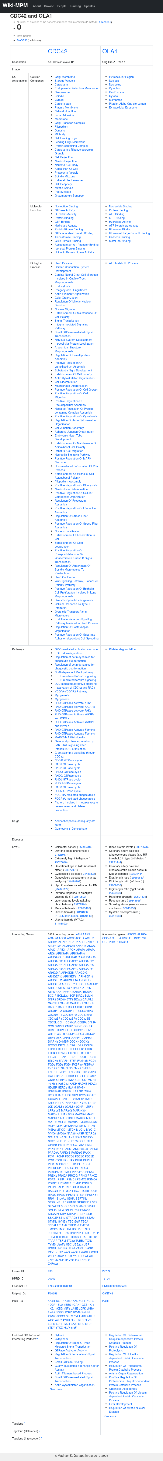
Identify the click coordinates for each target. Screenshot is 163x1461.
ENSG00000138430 (114, 1286)
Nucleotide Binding (66, 206)
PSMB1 (71, 1179)
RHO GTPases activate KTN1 (73, 703)
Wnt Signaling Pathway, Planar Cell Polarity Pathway (76, 583)
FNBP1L (63, 1072)
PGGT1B (60, 1160)
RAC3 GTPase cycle (67, 787)
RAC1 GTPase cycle (67, 764)
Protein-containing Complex (72, 146)
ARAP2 (90, 949)
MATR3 (52, 1122)
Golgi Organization (66, 297)
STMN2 (52, 1221)
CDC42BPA (55, 1011)
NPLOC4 (88, 1137)
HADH (73, 1083)
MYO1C (91, 1129)
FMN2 (77, 1068)
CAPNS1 (53, 1003)
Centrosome (62, 92)
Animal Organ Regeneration (126, 1373)
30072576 (142, 847)
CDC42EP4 (55, 1018)
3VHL (77, 1316)
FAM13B (82, 1061)
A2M (79, 934)
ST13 (62, 1218)
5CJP (74, 1320)
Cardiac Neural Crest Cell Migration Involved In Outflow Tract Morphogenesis (76, 278)
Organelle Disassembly (123, 1389)
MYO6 (52, 1133)
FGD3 (59, 1064)
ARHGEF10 (55, 976)
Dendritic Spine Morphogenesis (74, 600)
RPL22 (52, 1195)
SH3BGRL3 (64, 1206)
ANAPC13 (68, 946)
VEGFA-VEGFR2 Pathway (71, 691)
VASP (89, 1248)
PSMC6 (92, 1179)
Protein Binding (64, 218)
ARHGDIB (67, 972)
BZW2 (78, 999)
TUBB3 (80, 1240)
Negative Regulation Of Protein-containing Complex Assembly (74, 410)
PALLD (83, 1149)
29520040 (61, 862)
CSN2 (70, 1034)
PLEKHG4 (81, 1168)
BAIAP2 (77, 992)
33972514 (80, 904)
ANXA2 (91, 946)
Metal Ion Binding (120, 241)
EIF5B (52, 1057)
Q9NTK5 (107, 1293)
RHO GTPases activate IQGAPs (75, 707)
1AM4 (66, 1301)
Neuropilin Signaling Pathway (72, 454)
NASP (80, 1133)
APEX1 (62, 949)
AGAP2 (73, 942)
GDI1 (71, 1076)
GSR (78, 1080)
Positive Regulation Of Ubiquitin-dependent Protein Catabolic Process (129, 1396)
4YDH (66, 1320)
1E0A (59, 1305)
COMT (52, 1030)
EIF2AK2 (61, 1053)
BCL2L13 (63, 995)
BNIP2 (52, 999)
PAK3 (51, 1149)
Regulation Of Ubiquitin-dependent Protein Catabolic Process (126, 1358)
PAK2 (88, 1145)
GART (63, 1076)
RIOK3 (84, 1191)
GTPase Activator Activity (71, 1350)
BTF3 (69, 999)
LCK (50, 1106)
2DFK (82, 1308)
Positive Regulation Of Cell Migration (71, 395)
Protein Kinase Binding (69, 229)
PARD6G (76, 1152)
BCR (72, 995)
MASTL (91, 1118)
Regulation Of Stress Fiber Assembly (71, 518)
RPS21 (80, 1195)
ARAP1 (80, 949)
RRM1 (52, 1198)
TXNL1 (89, 1240)
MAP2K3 (66, 1110)
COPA (61, 1030)
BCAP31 (88, 992)
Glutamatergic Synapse (69, 195)
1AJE (59, 1301)
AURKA (142, 934)
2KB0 (90, 1308)
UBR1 (87, 1244)
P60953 (52, 1293)
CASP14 (89, 1003)
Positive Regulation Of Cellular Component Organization (73, 495)
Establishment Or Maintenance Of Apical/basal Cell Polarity (76, 445)
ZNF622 (53, 1263)
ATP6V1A (65, 992)
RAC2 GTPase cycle (67, 768)
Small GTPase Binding (69, 1362)
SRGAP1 (53, 1214)
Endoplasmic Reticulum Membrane (76, 88)
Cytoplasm (61, 84)
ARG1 (51, 953)
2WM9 (76, 1312)
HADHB (82, 1083)
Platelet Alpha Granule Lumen (127, 103)
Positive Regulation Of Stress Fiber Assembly (76, 525)
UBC (69, 1244)
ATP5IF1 (76, 988)
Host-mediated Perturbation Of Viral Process (76, 468)
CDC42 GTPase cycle (68, 760)
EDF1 (59, 1049)
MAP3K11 (54, 1114)
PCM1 (52, 1156)
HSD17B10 (84, 1091)
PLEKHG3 (68, 1168)
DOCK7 (74, 1041)
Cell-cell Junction (65, 111)
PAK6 (75, 1149)
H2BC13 (63, 1083)
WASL (95, 1252)
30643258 (129, 908)
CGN (51, 1026)
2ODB (60, 1312)
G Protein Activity (66, 214)
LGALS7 (70, 1106)
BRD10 (61, 999)
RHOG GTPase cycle (68, 775)
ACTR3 (89, 938)
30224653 (115, 916)
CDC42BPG (85, 1011)
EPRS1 (71, 1057)
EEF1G (79, 1049)
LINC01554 (139, 938)
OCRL (82, 1141)
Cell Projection (64, 157)
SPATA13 (84, 1210)
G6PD (92, 1072)
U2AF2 (61, 1244)
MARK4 (80, 1118)
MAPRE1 (53, 1118)
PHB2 (78, 1160)
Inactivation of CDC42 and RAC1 (75, 687)
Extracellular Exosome (69, 180)
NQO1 (52, 1141)
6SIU (81, 1324)
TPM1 (85, 1233)
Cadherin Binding (119, 237)
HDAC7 (92, 1083)
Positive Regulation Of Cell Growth (76, 389)
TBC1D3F (74, 1221)
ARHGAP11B (56, 957)
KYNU (83, 1103)
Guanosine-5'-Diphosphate (71, 828)
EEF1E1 (69, 1049)
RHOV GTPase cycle (68, 791)
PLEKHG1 (83, 1164)
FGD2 (51, 1064)
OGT (105, 942)
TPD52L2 (75, 1233)
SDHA (71, 1198)
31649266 (86, 916)
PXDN (52, 1187)
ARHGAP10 (77, 953)
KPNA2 (66, 1103)
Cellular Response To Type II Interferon (72, 606)
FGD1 (92, 1061)
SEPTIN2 (81, 1198)
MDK (59, 1126)
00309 (51, 1278)
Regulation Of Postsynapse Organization (72, 629)
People (61, 6)
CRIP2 (52, 1034)
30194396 (82, 912)
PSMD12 (65, 1183)
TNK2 (86, 1229)
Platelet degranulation (122, 649)
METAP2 (68, 1126)
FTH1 (84, 1072)
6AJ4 (67, 1324)
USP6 (71, 1248)
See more (56, 1389)
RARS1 (84, 1187)
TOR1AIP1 (54, 1233)
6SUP (88, 1324)
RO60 (93, 1191)
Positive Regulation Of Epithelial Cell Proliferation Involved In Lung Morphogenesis (75, 592)
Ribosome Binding (120, 229)
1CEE (82, 1301)
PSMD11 (53, 1183)
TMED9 (84, 1225)
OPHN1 (52, 1145)
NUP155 (72, 1141)
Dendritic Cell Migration (69, 451)
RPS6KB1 (91, 1195)
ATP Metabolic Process (123, 263)
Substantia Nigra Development (73, 370)
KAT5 (88, 1099)
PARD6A (53, 1152)
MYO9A (61, 1133)
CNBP (69, 1026)
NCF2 (51, 1137)
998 (50, 1271)
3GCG (61, 1316)
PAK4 (59, 1149)
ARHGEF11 (70, 976)
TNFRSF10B (74, 1229)
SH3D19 (77, 1206)
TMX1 (62, 1229)
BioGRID (22, 40)
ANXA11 (81, 946)
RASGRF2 (54, 1191)
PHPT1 (87, 1160)
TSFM (62, 1240)
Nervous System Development (73, 340)
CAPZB (64, 1003)
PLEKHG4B (55, 1172)
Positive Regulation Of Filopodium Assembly (76, 510)
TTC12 (71, 1240)
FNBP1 (52, 1072)
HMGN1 (82, 1087)
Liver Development (120, 1404)
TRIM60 (74, 1237)
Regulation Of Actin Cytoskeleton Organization (75, 422)
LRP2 (51, 1110)
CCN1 (88, 1007)
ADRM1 (53, 942)
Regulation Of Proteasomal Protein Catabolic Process (125, 1367)
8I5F (74, 1327)
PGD (51, 1160)
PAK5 (67, 1149)
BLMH (89, 995)
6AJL (74, 1324)
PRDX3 (89, 1172)
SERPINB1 (55, 1202)
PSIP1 (62, 1179)
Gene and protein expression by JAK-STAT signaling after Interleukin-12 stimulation (74, 745)
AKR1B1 (92, 942)
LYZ (58, 1110)
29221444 (115, 862)
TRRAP (52, 1240)
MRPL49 (89, 1126)
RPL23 (61, 1195)
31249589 (61, 916)
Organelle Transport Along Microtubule (71, 613)
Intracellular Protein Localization (74, 343)
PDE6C (79, 1156)
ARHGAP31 (55, 965)
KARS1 (79, 1099)
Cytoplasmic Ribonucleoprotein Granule (74, 151)
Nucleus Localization (67, 531)
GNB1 (51, 1080)
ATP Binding (116, 214)
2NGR (51, 1312)
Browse (49, 6)
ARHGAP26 (70, 961)
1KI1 (91, 1305)
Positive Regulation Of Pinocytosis (76, 485)
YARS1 (77, 1256)
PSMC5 (81, 1179)
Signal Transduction (67, 320)
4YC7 (58, 1320)
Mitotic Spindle (64, 188)
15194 (106, 1278)
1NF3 (66, 1308)
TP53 (65, 1233)
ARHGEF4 (85, 980)
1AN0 (74, 1301)
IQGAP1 (91, 1095)
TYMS (52, 1244)
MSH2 (52, 1129)
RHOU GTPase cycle (68, 783)
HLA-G (72, 1087)
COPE (69, 1030)
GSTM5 (87, 1080)
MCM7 (93, 1122)
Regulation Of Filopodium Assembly (70, 502)
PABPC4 (71, 1145)
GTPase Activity (65, 210)
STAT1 (82, 1218)
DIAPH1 (76, 1038)
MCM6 (84, 1122)
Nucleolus (115, 84)
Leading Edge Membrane (70, 142)
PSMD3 (76, 1183)
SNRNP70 (71, 1210)
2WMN (85, 1312)
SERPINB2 (69, 1202)
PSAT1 (52, 1179)
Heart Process (63, 263)
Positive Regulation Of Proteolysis (123, 1348)
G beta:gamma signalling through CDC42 (75, 754)
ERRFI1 (64, 1061)
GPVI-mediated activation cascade (76, 649)
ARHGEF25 (55, 980)
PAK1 (80, 1145)
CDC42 (57, 51)
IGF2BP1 (72, 1095)
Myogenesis (62, 695)
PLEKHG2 (54, 1168)
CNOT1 (78, 1026)
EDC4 (51, 1049)
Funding (75, 6)
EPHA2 (61, 1057)
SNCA (60, 1210)
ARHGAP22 (55, 961)
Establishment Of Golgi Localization (69, 544)
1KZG (59, 1308)
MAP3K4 (80, 1114)
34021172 (62, 889)
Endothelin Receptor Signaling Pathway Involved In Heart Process (76, 621)
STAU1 (91, 1218)
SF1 (94, 1202)
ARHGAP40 (70, 969)
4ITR (91, 1316)
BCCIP (52, 995)
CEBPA (82, 1022)
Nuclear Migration (65, 309)
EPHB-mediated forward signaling (75, 676)
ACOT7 (79, 938)
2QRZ (68, 1312)
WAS (67, 1252)
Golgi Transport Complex (70, 123)
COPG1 (79, 1030)
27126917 (61, 854)
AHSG (83, 942)
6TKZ (59, 1327)
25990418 (85, 847)
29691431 (140, 897)
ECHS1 (88, 1045)
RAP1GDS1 (72, 1187)
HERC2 (62, 1087)
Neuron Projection (66, 161)
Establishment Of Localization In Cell (75, 537)
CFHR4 (92, 1022)
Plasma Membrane (66, 107)
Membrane (61, 119)
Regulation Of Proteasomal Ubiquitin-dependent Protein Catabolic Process (126, 1339)
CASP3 (52, 1007)
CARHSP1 (76, 1003)
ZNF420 (85, 1260)
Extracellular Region (121, 77)
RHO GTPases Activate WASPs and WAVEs (74, 716)
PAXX (87, 1152)
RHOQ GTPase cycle (68, 772)
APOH (71, 949)
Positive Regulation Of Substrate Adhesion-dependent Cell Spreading (76, 636)
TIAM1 (63, 1225)
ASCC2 (131, 934)
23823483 (84, 908)
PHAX (70, 1160)
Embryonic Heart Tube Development (68, 437)
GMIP (92, 1076)
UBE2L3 (78, 1244)
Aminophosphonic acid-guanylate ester (75, 823)
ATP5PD (53, 992)
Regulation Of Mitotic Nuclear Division (73, 303)
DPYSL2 (63, 1045)
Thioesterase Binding (68, 237)
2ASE (74, 1308)
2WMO (52, 1316)
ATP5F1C (64, 988)
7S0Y (66, 1327)
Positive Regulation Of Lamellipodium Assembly (70, 364)
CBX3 (80, 1007)
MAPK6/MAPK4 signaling (70, 737)
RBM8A (66, 1191)
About (37, 6)
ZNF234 (63, 1260)
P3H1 (61, 1145)
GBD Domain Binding (68, 241)
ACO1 (62, 938)
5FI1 (81, 1320)
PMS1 (67, 1172)
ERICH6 (53, 1061)
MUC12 (80, 1129)
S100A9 (61, 1198)
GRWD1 (69, 1080)
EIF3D (72, 1053)
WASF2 (85, 1252)
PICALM (53, 1164)
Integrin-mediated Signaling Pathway (71, 326)
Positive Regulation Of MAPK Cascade (73, 460)
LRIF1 (89, 1106)
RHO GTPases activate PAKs (73, 710)
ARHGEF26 (70, 980)
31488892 (89, 874)
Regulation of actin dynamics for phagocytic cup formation (74, 659)
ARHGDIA (54, 972)
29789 (106, 1271)
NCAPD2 (90, 1133)
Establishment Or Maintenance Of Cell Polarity (76, 315)
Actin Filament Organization (72, 294)
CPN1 (88, 1030)
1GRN (75, 1305)
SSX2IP (53, 1218)
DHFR (66, 1038)
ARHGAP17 (72, 957)
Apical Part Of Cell (66, 169)
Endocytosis (62, 286)
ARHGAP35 (86, 965)
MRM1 (79, 1126)
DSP (80, 1045)
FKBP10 (77, 1064)
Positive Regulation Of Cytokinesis (76, 416)
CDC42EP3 (85, 1015)
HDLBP (52, 1087)
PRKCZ (92, 1175)
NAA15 (71, 1133)
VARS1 (80, 1248)
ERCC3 (81, 1057)
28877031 (71, 870)
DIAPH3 (53, 1041)
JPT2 (71, 1099)
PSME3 (87, 1183)
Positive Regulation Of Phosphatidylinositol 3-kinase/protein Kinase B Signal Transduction (74, 556)
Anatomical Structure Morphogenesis (68, 349)
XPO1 (68, 1256)
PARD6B (65, 1152)
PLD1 (73, 1164)
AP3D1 (52, 949)
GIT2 (78, 1076)
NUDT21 (61, 1141)
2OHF (106, 1301)
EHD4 (51, 1053)
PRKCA (62, 1175)
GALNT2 (53, 1076)
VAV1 (51, 1252)
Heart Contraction (65, 577)
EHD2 (88, 1049)
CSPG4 (79, 1034)
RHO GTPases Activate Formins (75, 730)
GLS (85, 1076)
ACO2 (70, 938)
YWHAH (88, 1256)
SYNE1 (62, 1221)
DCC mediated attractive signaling (76, 684)
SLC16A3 (89, 1206)
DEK (59, 1038)
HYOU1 (52, 1095)
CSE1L (61, 1034)
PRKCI (83, 1175)
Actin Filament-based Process (73, 1373)
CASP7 (62, 1007)
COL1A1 (88, 1026)
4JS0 (51, 1320)
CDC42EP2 (70, 1015)
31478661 (105, 22)
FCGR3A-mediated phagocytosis (75, 795)
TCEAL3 (53, 1225)
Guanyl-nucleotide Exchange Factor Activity (77, 1367)
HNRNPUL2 (69, 1091)
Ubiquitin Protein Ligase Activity (74, 252)
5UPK (51, 1324)
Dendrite (60, 130)
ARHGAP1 (62, 953)
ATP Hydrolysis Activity (123, 225)
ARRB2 (52, 988)
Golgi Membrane (65, 77)
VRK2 (59, 1252)
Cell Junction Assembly (69, 428)
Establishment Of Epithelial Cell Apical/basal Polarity (74, 475)
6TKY (51, 1327)
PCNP (60, 1156)
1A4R (51, 1301)
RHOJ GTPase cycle (67, 779)
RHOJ (76, 1191)
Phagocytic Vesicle (66, 172)
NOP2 (78, 1137)
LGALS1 (59, 1106)
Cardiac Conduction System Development (72, 269)
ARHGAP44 (86, 969)
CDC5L (52, 1022)
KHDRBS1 (54, 1103)
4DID (85, 1316)
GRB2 (60, 1080)
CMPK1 (59, 1026)
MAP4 (90, 1114)
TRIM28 (53, 1237)
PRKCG (73, 1175)
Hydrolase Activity (66, 225)
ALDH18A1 (55, 946)
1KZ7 (51, 1308)
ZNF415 (74, 1260)
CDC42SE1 (85, 1018)
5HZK (88, 1320)
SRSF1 (81, 1214)
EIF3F (80, 1053)
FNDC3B (74, 1072)
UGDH (52, 1248)
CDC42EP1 (55, 1015)
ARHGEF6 (54, 984)
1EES (67, 1305)
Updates (89, 6)
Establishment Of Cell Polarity (73, 374)
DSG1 (73, 1045)
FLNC (69, 1068)
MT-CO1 (61, 1129)
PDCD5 (69, 1156)
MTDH (71, 1129)
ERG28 (91, 1057)
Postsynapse (63, 192)
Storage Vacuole (65, 80)
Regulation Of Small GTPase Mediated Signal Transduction (73, 1344)
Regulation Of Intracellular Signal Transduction (75, 1356)
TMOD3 (53, 1229)
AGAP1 (63, 942)
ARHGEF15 (86, 976)
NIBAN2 (69, 1137)
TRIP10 (92, 1237)
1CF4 (90, 1301)
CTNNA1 (90, 1034)
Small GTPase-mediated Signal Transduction (74, 334)
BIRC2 (80, 995)
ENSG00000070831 (60, 1286)
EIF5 (88, 1053)
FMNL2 (86, 1068)
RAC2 (60, 1187)
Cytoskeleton (63, 103)
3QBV (69, 1316)
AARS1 (87, 934)
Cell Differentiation (66, 382)
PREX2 (52, 1175)
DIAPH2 (86, 1038)
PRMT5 (113, 942)
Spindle (59, 96)
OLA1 (110, 51)
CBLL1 (72, 1007)
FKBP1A (88, 1064)
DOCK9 (52, 1045)
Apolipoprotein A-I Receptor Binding (76, 245)
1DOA (51, 1305)
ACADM (53, 938)
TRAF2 (94, 1233)
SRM (63, 1214)
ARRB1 (93, 984)
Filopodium (61, 126)
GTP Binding (62, 222)
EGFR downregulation (68, 653)
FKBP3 (52, 1068)
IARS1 (62, 1095)
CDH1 (61, 1022)
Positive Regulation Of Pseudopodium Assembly (70, 403)
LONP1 (80, 1106)
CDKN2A (71, 1022)
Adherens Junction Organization (74, 431)
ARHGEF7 (68, 984)
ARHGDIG (81, 972)
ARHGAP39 (55, 969)
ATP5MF (87, 988)
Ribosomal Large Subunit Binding (129, 233)
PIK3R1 (64, 1164)
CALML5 (88, 999)
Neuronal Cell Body (66, 165)
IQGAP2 (53, 1099)
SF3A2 (52, 1206)
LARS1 (92, 1103)
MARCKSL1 (67, 1118)
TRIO (83, 1237)
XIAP (60, 1256)
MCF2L (62, 1122)
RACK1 (123, 942)
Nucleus (114, 80)
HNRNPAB (54, 1091)
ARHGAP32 (70, 965)
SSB (89, 1214)
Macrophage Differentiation (71, 386)
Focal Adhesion (64, 115)
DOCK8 (84, 1041)
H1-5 (55, 1083)
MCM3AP (74, 1122)
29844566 (135, 900)
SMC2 (52, 1210)
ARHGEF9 (82, 984)
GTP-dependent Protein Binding (74, 233)
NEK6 (59, 1137)
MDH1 (52, 1126)
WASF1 (75, 1252)
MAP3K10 (79, 1110)
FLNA (61, 1068)
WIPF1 (52, 1256)
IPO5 (82, 1095)
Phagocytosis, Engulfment (71, 290)
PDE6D (89, 1156)
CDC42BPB (70, 1011)
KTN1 (75, 1103)
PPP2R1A (78, 1172)
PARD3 (93, 1149)
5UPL (59, 1324)
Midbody (60, 134)
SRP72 (71, 1214)
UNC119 (62, 1248)
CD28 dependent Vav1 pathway (74, 672)
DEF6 (51, 1038)
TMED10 (73, 1225)
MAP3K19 (67, 1114)
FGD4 (67, 1064)
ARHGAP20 (88, 957)
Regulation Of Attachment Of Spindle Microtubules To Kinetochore (72, 569)
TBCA (84, 1221)
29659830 (137, 877)
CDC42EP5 (70, 1018)
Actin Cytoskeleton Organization (74, 378)
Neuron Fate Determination (71, 489)
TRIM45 (63, 1237)
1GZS (83, 1305)
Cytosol (59, 100)
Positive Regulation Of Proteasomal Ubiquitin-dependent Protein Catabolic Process (129, 1381)
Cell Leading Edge (66, 138)
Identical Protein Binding (70, 248)
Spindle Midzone (65, 176)
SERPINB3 (84, 1202)
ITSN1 (63, 1099)
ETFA (72, 1061)
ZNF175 (53, 1260)
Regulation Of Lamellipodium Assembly (72, 357)
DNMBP (64, 1041)
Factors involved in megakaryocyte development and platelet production (76, 806)
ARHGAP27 (86, 961)
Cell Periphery (63, 184)
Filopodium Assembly (68, 481)
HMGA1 (127, 938)
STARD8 (71, 1218)
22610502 (80, 897)
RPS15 (70, 1195)
